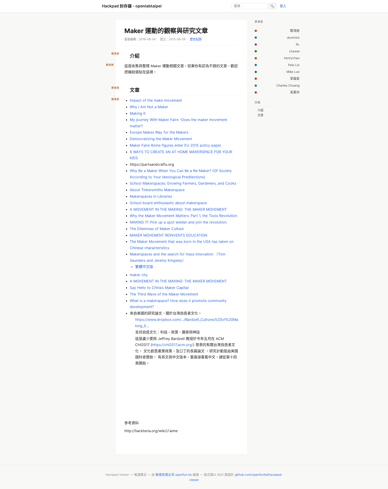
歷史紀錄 (196, 39)
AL (298, 44)
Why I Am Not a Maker (149, 107)
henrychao (292, 58)
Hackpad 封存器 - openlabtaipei (132, 6)
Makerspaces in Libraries (151, 196)
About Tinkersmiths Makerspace (157, 190)
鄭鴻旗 (295, 30)
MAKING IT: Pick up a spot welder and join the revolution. (178, 222)
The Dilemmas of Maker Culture (157, 228)
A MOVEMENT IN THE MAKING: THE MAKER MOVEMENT (178, 209)
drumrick (293, 37)
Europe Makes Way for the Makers (159, 132)
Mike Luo (293, 72)
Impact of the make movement (156, 100)
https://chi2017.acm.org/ (172, 344)
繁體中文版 (144, 266)
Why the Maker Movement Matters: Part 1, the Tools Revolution (183, 215)
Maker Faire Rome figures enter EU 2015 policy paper (175, 145)
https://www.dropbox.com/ (158, 319)
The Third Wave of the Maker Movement (164, 294)
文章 (260, 115)
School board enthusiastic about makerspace (168, 203)
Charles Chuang (288, 85)
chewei (294, 51)
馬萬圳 (295, 92)
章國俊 (295, 78)
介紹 (260, 110)
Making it (138, 113)
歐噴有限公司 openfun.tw (174, 474)
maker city (139, 274)
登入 (283, 6)
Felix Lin (294, 65)
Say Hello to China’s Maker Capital (159, 287)
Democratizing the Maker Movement (161, 138)
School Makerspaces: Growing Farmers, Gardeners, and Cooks (183, 183)
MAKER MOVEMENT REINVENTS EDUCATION (168, 235)
